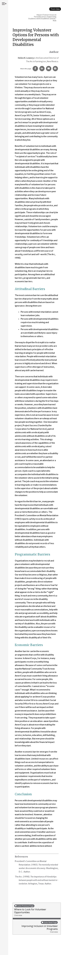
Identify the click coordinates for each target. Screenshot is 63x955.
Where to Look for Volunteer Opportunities (30, 911)
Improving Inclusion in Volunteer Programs (40, 927)
